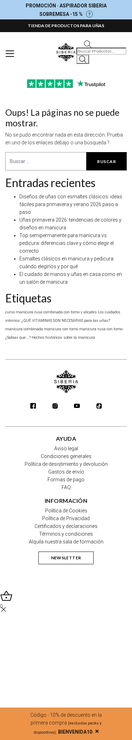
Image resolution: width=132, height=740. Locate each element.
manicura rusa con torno (100, 329)
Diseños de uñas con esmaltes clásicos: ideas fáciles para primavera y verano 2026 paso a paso (70, 204)
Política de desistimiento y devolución (66, 464)
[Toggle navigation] (9, 53)
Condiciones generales (66, 456)
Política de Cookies (66, 510)
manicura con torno (61, 329)
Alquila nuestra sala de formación (66, 542)
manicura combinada (24, 329)
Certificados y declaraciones (66, 526)
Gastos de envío (66, 472)
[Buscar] (82, 59)
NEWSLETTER (66, 557)
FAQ (66, 487)
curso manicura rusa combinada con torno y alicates (51, 312)
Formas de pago (66, 479)
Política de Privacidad (66, 518)
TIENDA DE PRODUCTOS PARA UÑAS (66, 25)
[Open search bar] (87, 43)
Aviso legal (66, 448)
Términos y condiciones (66, 534)
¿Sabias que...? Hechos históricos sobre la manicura (50, 337)
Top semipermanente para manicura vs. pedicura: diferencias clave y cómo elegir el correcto (66, 243)
